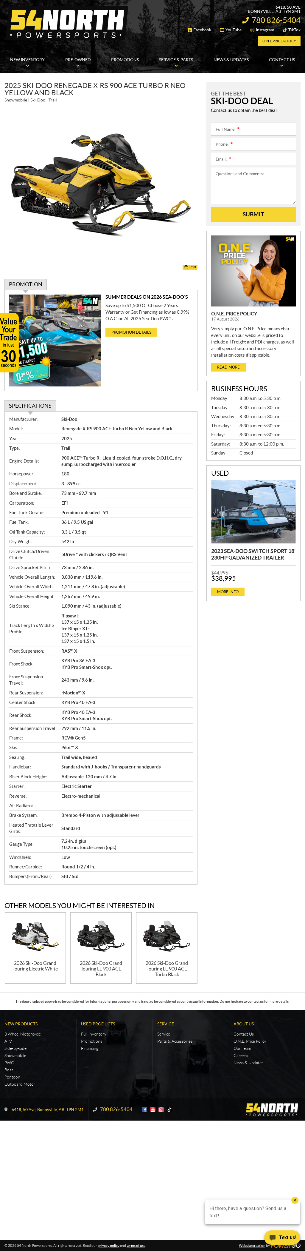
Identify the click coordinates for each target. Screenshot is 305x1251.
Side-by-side (15, 1048)
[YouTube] (152, 1109)
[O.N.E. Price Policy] (253, 270)
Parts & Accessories (174, 1041)
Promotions (91, 1041)
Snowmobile (15, 1055)
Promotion (25, 284)
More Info (228, 592)
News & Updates (248, 1062)
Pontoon (12, 1077)
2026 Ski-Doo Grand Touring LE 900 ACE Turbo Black (167, 968)
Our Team (242, 1048)
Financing (89, 1048)
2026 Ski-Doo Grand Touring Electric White (35, 965)
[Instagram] (161, 1109)
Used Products (98, 1024)
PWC (9, 1062)
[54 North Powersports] (67, 23)
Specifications (30, 406)
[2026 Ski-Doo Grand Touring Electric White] (35, 936)
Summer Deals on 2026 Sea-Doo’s (146, 297)
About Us (244, 1024)
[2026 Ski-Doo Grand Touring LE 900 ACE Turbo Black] (167, 936)
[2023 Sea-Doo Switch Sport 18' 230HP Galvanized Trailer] (253, 511)
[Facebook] (144, 1109)
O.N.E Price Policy (279, 41)
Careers (241, 1055)
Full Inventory (93, 1034)
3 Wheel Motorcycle (22, 1034)
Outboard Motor (19, 1084)
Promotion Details (131, 332)
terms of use (136, 1245)
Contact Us (244, 1034)
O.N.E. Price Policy (234, 313)
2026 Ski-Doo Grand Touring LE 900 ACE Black (101, 968)
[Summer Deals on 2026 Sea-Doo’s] (55, 340)
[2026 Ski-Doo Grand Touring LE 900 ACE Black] (101, 936)
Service (165, 1024)
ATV (8, 1041)
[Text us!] (282, 1239)
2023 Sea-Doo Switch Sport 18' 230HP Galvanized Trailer (253, 554)
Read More (228, 367)
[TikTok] (169, 1109)
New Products (21, 1024)
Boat (8, 1069)
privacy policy (108, 1245)
